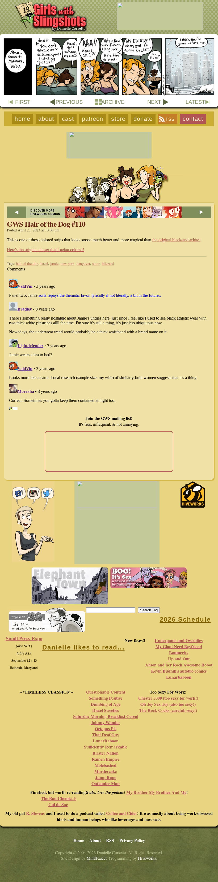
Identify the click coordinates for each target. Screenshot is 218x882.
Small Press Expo (24, 638)
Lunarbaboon (178, 677)
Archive (112, 102)
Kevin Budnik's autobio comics (179, 671)
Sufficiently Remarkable (105, 747)
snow (96, 263)
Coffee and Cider (121, 813)
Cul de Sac (58, 804)
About (46, 118)
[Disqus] (109, 343)
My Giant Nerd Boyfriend (179, 646)
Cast (68, 118)
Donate (143, 118)
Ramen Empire (105, 759)
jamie (54, 263)
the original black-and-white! (176, 239)
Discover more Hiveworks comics (45, 212)
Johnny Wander (105, 722)
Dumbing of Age (105, 704)
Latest (195, 102)
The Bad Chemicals (58, 798)
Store (118, 118)
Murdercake (105, 771)
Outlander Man (105, 783)
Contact (193, 118)
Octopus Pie (105, 728)
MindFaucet (97, 858)
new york (67, 263)
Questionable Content (105, 692)
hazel (44, 263)
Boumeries (178, 652)
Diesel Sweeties (105, 710)
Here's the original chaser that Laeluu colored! (45, 249)
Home (22, 118)
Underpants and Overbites (179, 640)
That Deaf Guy (105, 735)
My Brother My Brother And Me (156, 792)
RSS (170, 118)
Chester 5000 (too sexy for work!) (168, 698)
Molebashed (105, 765)
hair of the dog (27, 263)
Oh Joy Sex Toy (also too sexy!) (168, 704)
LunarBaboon (106, 741)
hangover (83, 263)
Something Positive (105, 698)
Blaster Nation (106, 753)
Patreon (92, 118)
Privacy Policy (132, 840)
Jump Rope (105, 777)
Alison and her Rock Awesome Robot (178, 665)
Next (154, 102)
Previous (69, 102)
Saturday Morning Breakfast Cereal (105, 716)
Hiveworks (147, 858)
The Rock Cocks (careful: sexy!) (168, 710)
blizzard (108, 263)
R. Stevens (35, 813)
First (22, 102)
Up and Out (179, 659)
